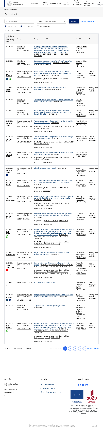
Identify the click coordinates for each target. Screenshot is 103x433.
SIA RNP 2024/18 (9, 184)
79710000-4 (55, 123)
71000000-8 (38, 238)
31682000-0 (62, 297)
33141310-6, (48, 267)
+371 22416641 (49, 384)
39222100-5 (65, 267)
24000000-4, (45, 265)
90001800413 (81, 52)
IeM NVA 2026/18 (9, 124)
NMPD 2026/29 (8, 90)
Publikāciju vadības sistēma (11, 385)
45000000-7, (46, 75)
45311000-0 (47, 65)
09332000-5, (66, 63)
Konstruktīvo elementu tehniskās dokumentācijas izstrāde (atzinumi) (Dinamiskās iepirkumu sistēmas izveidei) (53, 181)
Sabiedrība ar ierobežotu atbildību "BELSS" (80, 285)
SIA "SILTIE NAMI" (51, 188)
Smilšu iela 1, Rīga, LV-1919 (52, 392)
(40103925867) (63, 188)
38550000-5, (47, 54)
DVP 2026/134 (9, 233)
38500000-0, (39, 54)
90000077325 (81, 235)
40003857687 (81, 300)
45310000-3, (55, 237)
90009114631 (81, 77)
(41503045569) (55, 244)
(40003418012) (66, 274)
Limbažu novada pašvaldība (79, 73)
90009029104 (81, 95)
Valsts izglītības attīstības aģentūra (81, 48)
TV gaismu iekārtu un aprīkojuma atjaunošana (49, 306)
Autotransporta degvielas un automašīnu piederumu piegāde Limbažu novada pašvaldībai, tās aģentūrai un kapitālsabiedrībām (53, 112)
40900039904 (81, 202)
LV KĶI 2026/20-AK (10, 266)
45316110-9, (38, 237)
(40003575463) (44, 128)
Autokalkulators (55, 3)
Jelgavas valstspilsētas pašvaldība (80, 198)
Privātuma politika (10, 389)
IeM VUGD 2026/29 (9, 171)
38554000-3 (38, 56)
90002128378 (81, 274)
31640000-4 (38, 307)
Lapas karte (8, 396)
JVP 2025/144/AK (10, 199)
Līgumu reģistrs (45, 3)
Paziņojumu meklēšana (10, 9)
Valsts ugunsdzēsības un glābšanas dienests (81, 170)
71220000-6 (54, 75)
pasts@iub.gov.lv (49, 388)
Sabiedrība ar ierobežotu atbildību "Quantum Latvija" (51, 273)
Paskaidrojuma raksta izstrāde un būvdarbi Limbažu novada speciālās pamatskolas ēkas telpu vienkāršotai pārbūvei (52, 73)
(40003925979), (53, 272)
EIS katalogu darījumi (87, 3)
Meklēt (74, 21)
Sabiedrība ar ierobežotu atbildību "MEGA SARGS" (54, 127)
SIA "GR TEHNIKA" (51, 79)
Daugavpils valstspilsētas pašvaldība (80, 231)
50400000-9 (57, 89)
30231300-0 (62, 168)
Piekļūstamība (9, 392)
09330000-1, (57, 63)
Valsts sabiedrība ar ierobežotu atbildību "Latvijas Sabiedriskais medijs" (80, 311)
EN (93, 3)
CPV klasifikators (67, 3)
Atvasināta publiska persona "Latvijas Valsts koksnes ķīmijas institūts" (81, 267)
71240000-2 (47, 200)
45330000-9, (64, 54)
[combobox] (51, 21)
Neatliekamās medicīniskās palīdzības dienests (80, 90)
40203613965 (81, 318)
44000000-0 (54, 254)
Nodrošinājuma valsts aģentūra (81, 122)
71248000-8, (39, 200)
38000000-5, (62, 265)
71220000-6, (64, 237)
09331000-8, (38, 65)
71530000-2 (38, 184)
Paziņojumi (35, 3)
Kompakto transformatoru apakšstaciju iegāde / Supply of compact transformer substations (53, 296)
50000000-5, (49, 89)
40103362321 (81, 186)
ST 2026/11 (9, 297)
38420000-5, (56, 54)
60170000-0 (57, 102)
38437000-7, (40, 267)
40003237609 (81, 290)
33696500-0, (53, 265)
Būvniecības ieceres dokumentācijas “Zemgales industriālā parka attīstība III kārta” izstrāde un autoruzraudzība (54, 197)
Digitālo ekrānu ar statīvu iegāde (45, 168)
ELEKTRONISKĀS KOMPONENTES (45, 282)
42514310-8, (57, 267)
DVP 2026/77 (10, 255)
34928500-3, (47, 237)
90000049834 (81, 175)
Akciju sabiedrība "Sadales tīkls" (81, 296)
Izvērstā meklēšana (87, 21)
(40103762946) (63, 79)
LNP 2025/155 (9, 75)
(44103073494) (49, 205)
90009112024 (81, 125)
